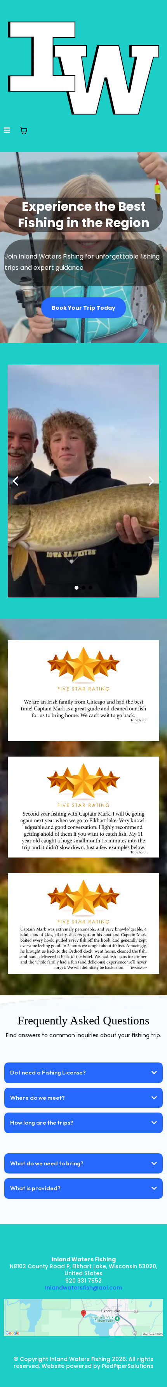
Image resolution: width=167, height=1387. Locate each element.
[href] (83, 1317)
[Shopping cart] (24, 130)
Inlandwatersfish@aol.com (83, 1288)
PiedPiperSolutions (126, 1366)
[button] (7, 130)
